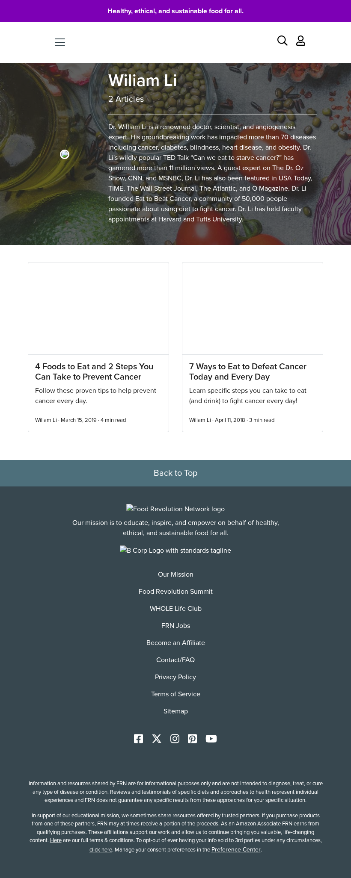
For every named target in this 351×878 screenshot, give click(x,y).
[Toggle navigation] (60, 42)
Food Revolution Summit (176, 591)
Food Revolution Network (175, 42)
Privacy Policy (175, 677)
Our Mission (175, 574)
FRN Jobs (175, 626)
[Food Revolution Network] (175, 509)
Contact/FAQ (175, 660)
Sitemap (176, 711)
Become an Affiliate (175, 643)
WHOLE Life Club (176, 608)
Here (56, 840)
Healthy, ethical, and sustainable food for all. (175, 11)
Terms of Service (175, 694)
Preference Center (236, 849)
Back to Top (175, 473)
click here (100, 849)
